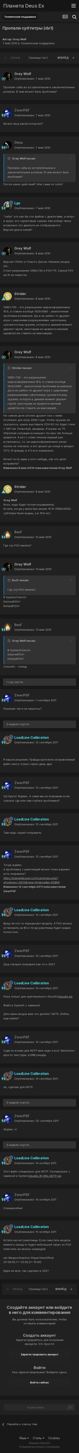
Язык (23, 1438)
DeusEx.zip (65, 996)
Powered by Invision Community (40, 1446)
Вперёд (63, 57)
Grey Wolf (19, 39)
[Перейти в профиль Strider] (7, 296)
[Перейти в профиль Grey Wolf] (7, 76)
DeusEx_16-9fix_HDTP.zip (45, 1175)
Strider (20, 294)
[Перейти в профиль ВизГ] (7, 534)
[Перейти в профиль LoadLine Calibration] (7, 740)
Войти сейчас (39, 1382)
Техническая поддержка (37, 43)
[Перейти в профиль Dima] (7, 145)
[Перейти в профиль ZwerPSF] (7, 113)
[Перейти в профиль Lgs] (7, 206)
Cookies (54, 1438)
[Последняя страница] (73, 58)
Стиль (38, 1438)
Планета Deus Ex (23, 6)
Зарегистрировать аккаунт (40, 1354)
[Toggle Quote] (9, 158)
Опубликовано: (32, 78)
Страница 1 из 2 (39, 57)
